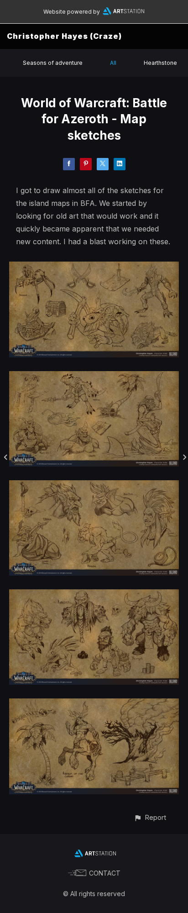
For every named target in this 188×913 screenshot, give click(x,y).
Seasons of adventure (53, 62)
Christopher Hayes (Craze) (64, 36)
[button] (150, 817)
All (113, 62)
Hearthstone (160, 62)
